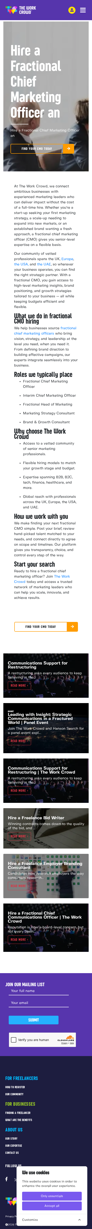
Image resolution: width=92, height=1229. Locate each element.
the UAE (44, 264)
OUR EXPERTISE (13, 1145)
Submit (33, 1020)
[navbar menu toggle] (82, 10)
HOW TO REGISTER (15, 1087)
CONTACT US (12, 1153)
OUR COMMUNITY (14, 1094)
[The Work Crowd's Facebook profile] (6, 1179)
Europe (66, 259)
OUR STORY (11, 1138)
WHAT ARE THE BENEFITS (18, 1120)
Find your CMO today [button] (37, 149)
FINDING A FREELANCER (18, 1113)
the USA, (21, 264)
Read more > (19, 685)
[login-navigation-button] (71, 10)
